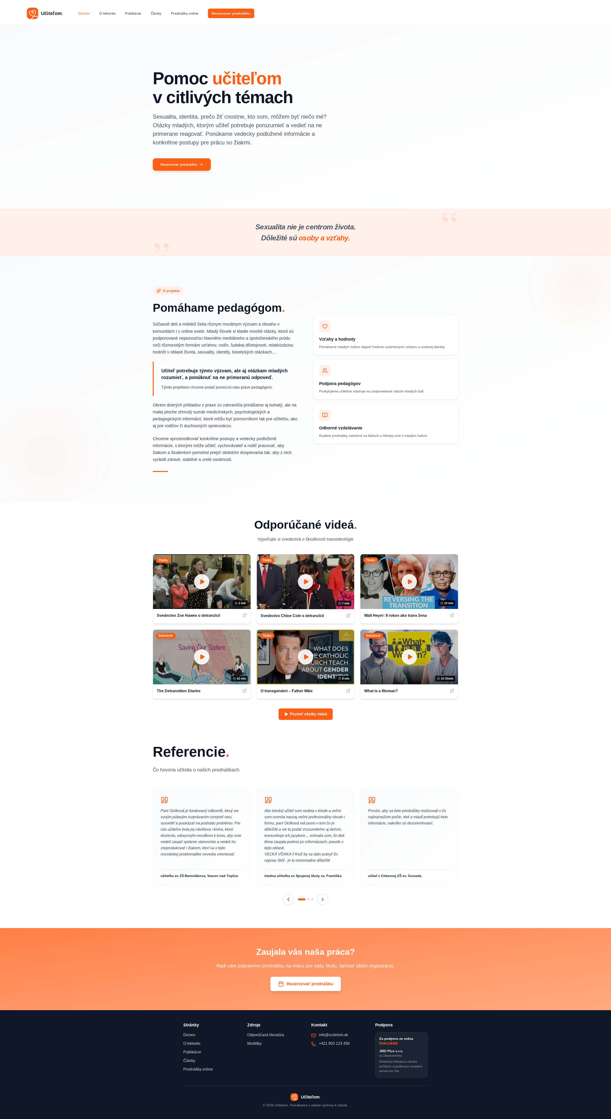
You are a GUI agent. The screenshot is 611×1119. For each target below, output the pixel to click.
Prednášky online (185, 13)
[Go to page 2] (308, 899)
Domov (84, 13)
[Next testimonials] (322, 899)
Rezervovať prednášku (231, 13)
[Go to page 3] (312, 899)
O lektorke (107, 13)
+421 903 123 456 (334, 1043)
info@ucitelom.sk (333, 1035)
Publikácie (133, 13)
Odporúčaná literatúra (265, 1035)
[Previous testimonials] (288, 899)
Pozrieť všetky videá (308, 714)
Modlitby (254, 1043)
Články (156, 13)
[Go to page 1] (302, 899)
